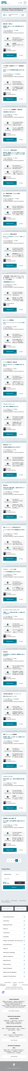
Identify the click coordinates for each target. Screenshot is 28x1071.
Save (22, 55)
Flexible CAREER (10, 1022)
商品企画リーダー (7, 444)
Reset (19, 882)
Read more (10, 55)
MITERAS (15, 1051)
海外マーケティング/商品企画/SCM (11, 527)
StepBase (18, 1052)
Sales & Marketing (14, 900)
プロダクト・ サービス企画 (9, 569)
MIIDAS (22, 1028)
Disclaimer (25, 984)
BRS (18, 1028)
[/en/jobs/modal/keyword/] (14, 878)
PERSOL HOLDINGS (7, 1001)
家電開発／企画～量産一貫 (9, 818)
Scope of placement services (14, 987)
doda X (18, 1029)
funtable (20, 1020)
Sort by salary (22, 15)
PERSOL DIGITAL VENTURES (19, 1005)
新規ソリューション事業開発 (10, 734)
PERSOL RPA (7, 1050)
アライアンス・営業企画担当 (10, 150)
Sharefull (10, 1035)
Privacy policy (15, 985)
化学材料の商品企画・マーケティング (12, 693)
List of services (14, 1040)
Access (14, 982)
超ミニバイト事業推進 (8, 320)
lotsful (5, 1035)
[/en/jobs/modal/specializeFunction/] (8, 874)
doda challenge (11, 1029)
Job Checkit (14, 1020)
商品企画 (5, 485)
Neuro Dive (12, 1036)
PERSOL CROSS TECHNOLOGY (13, 1004)
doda (3, 1028)
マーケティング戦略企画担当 (10, 234)
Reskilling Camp (11, 1052)
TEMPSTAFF (6, 1020)
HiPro (17, 1036)
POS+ (20, 1051)
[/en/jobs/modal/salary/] (20, 874)
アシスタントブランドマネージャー (11, 609)
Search (14, 887)
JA (18, 2)
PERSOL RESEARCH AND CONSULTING (14, 1007)
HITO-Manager (7, 1051)
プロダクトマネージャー (9, 404)
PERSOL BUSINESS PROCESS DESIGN (13, 1002)
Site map (21, 982)
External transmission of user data (14, 988)
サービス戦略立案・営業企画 (10, 362)
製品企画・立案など (8, 23)
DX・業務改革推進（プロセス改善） (12, 193)
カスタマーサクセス (8, 776)
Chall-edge (17, 1022)
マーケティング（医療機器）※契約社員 (12, 109)
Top (2, 900)
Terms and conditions (3, 985)
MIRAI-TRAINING (18, 1035)
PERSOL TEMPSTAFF (19, 1001)
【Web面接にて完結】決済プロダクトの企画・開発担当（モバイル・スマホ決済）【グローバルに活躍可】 (13, 277)
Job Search (7, 900)
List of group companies (14, 1010)
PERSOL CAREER (6, 1005)
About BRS (8, 982)
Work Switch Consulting (17, 1050)
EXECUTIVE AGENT (10, 1028)
